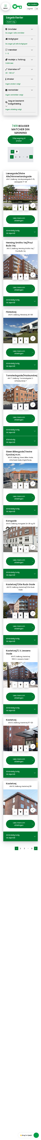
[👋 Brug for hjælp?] (36, 1135)
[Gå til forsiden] (17, 6)
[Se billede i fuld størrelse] (32, 205)
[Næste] (26, 207)
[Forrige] (14, 207)
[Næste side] (31, 157)
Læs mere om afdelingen (19, 219)
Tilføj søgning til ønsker (18, 139)
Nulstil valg (11, 22)
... (23, 156)
